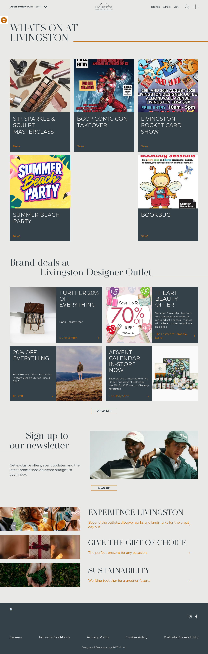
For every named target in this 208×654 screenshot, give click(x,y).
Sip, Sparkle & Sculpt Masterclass (34, 125)
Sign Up (104, 488)
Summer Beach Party (36, 218)
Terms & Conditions (54, 637)
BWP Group (119, 647)
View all (104, 411)
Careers (16, 637)
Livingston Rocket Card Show (161, 125)
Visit (176, 6)
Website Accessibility (181, 637)
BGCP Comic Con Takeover (102, 121)
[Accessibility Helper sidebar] (4, 20)
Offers (166, 6)
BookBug (156, 215)
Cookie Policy (136, 637)
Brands (155, 6)
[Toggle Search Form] (187, 7)
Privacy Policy (98, 637)
